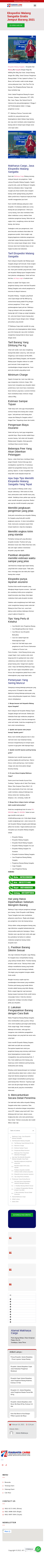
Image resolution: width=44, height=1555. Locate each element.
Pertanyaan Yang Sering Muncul (21, 1179)
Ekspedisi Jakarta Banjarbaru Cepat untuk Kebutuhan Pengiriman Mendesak (21, 1369)
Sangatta (18, 70)
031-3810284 (21, 812)
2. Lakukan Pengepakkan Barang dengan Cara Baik (23, 1189)
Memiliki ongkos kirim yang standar (21, 1166)
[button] (35, 5)
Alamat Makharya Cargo (19, 1196)
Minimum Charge (19, 1145)
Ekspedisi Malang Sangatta (16, 67)
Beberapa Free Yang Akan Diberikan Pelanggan (21, 1153)
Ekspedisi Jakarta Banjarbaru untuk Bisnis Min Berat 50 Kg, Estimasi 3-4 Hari (22, 1404)
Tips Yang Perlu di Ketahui (21, 1176)
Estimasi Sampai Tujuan (21, 1148)
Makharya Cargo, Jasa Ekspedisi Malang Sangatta (21, 1137)
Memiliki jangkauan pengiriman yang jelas (23, 1162)
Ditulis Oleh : (15, 1201)
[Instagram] (2, 1465)
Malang (10, 70)
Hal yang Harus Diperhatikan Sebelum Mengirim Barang (22, 1182)
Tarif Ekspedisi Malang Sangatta (21, 1140)
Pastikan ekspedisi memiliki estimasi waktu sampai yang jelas (23, 1171)
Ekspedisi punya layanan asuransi (23, 1174)
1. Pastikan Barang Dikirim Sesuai (23, 1186)
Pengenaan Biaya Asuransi (21, 1150)
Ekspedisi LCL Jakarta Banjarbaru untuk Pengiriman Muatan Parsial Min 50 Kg (22, 1392)
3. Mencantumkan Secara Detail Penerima (23, 1193)
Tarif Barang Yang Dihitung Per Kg (23, 1143)
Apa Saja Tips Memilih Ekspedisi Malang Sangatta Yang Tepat (21, 1158)
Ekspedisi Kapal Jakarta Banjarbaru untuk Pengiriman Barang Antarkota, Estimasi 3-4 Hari (21, 1381)
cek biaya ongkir (18, 278)
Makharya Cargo (19, 176)
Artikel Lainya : (16, 1199)
